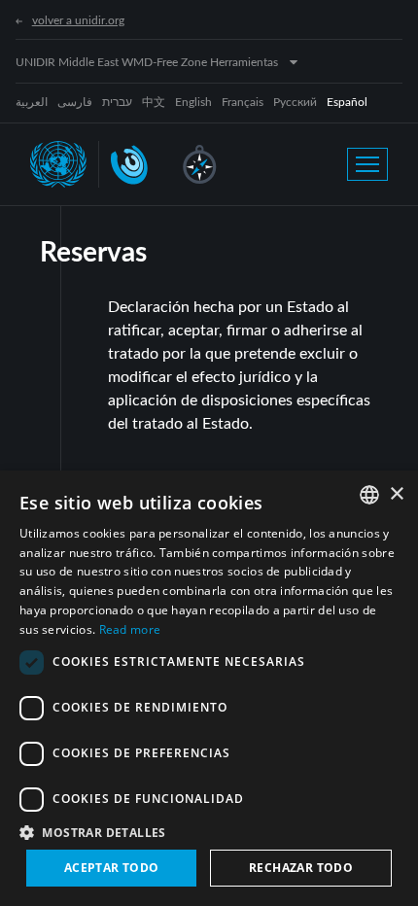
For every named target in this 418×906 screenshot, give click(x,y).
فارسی (74, 102)
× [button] (396, 494)
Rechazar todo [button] (301, 867)
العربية (32, 102)
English (193, 102)
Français (242, 102)
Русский (295, 102)
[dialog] (209, 688)
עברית (117, 102)
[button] (209, 832)
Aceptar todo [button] (111, 867)
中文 (153, 102)
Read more (130, 629)
